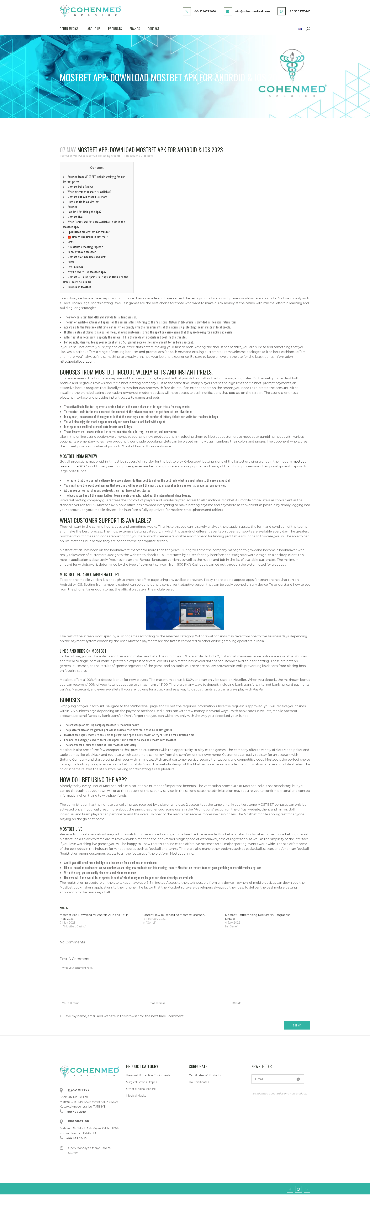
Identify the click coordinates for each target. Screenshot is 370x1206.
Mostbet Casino (96, 156)
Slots (70, 242)
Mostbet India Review (80, 187)
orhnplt (115, 156)
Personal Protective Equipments (148, 1075)
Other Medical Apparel (141, 1089)
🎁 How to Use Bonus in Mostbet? (87, 237)
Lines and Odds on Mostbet (83, 202)
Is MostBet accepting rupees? (85, 247)
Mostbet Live (74, 217)
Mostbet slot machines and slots (87, 257)
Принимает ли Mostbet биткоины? (88, 232)
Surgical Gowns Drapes (141, 1082)
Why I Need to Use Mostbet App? (86, 272)
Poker (70, 262)
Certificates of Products (205, 1075)
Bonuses (72, 207)
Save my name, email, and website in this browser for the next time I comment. (124, 1016)
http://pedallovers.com (77, 361)
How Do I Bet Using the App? (84, 212)
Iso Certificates (199, 1082)
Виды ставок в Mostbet (81, 252)
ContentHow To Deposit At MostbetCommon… (174, 915)
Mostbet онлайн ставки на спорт (87, 197)
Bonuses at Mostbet (79, 287)
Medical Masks (136, 1095)
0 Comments (132, 156)
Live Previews (75, 267)
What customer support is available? (89, 192)
